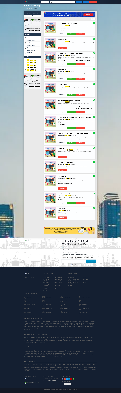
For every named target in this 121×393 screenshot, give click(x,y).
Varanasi (83, 328)
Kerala (34, 323)
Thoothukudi (52, 340)
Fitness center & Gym (64, 364)
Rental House (52, 367)
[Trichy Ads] (32, 26)
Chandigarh (51, 326)
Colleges (47, 364)
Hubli (60, 326)
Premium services (31, 40)
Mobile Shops (27, 366)
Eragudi (65, 350)
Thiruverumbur (79, 354)
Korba (42, 323)
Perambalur (67, 339)
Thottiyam (86, 354)
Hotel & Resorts (82, 364)
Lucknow (47, 323)
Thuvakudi (27, 356)
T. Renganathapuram (30, 354)
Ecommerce (85, 284)
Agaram (27, 350)
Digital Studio (87, 366)
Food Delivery (71, 277)
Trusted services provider (33, 38)
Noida (78, 324)
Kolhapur (87, 326)
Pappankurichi (33, 353)
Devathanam (49, 350)
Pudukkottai (74, 339)
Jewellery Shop (79, 366)
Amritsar (92, 324)
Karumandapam (29, 351)
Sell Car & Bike (67, 312)
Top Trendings (47, 280)
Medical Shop (54, 369)
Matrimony (85, 277)
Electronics (45, 367)
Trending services (31, 45)
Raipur (76, 323)
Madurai (27, 328)
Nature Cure (78, 369)
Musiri (74, 351)
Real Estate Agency (91, 364)
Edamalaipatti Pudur (58, 350)
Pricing (45, 287)
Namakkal (54, 339)
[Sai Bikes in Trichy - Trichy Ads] (50, 152)
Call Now (81, 33)
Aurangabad (28, 326)
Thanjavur (42, 340)
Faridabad (67, 324)
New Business (58, 282)
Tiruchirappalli (59, 340)
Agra (82, 324)
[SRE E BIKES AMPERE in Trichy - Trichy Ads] (50, 166)
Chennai (33, 321)
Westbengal (46, 324)
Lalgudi (55, 351)
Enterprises (41, 369)
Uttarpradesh (32, 324)
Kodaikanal (27, 339)
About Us (46, 276)
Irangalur (75, 350)
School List (48, 312)
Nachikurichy (79, 351)
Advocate (66, 367)
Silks (95, 367)
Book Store (48, 297)
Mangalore (32, 328)
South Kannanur (77, 353)
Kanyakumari (81, 337)
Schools (41, 364)
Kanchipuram (74, 337)
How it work (58, 287)
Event (47, 301)
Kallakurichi (67, 337)
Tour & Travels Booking (73, 279)
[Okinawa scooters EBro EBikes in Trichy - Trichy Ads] (50, 104)
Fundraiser (84, 301)
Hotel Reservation (72, 276)
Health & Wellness (31, 304)
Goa (83, 321)
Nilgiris (59, 339)
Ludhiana (92, 326)
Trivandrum (71, 328)
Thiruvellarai (72, 354)
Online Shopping (86, 308)
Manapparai (69, 351)
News (45, 290)
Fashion (85, 367)
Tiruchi (49, 356)
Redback (75, 389)
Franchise (46, 288)
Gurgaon (62, 324)
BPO (81, 367)
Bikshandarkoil (41, 350)
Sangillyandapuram (57, 353)
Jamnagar (74, 326)
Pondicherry (65, 323)
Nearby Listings (58, 279)
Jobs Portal (85, 279)
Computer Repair (35, 364)
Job (65, 304)
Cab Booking (67, 297)
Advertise (46, 282)
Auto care (94, 369)
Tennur (37, 354)
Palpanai (27, 353)
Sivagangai (31, 340)
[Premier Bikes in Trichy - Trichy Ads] (50, 88)
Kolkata (62, 321)
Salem (26, 340)
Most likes (29, 52)
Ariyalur (26, 337)
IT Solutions (26, 364)
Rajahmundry (56, 328)
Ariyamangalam (33, 350)
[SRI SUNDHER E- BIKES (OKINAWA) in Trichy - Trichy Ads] (50, 57)
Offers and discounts (32, 47)
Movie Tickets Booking (73, 280)
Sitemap (46, 285)
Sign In (86, 2)
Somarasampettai (67, 353)
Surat (80, 323)
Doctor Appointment (32, 301)
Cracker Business (86, 369)
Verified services (31, 42)
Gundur (70, 350)
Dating (70, 285)
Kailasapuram (86, 350)
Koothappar (40, 351)
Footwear (72, 367)
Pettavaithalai (41, 353)
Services (57, 276)
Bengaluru (27, 321)
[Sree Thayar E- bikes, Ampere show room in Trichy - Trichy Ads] (50, 137)
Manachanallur (61, 351)
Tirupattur (71, 340)
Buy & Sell (29, 297)
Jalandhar (68, 326)
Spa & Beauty (85, 312)
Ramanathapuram (82, 339)
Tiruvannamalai (88, 340)
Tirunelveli (66, 340)
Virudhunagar (43, 342)
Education (85, 276)
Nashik (41, 328)
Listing (30, 8)
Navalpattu (86, 351)
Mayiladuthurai (39, 339)
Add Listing (46, 279)
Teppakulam (43, 354)
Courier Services (86, 297)
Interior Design (51, 366)
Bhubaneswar (39, 326)
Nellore (46, 328)
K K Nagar (80, 350)
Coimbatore (38, 321)
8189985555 (52, 381)
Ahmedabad (68, 321)
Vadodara (77, 328)
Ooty (30, 329)
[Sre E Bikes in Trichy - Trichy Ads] (50, 212)
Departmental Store (70, 366)
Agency (77, 367)
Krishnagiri (91, 337)
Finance (32, 367)
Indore (63, 326)
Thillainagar (65, 354)
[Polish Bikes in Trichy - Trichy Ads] (50, 180)
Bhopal (33, 326)
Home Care (72, 369)
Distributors (90, 367)
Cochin (56, 326)
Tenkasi (37, 340)
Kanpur (30, 323)
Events (57, 288)
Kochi (38, 323)
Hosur (95, 328)
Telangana (91, 323)
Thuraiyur (92, 354)
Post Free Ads (93, 2)
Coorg (79, 321)
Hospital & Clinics (74, 364)
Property (33, 366)
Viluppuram (36, 342)
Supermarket (62, 366)
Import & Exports (54, 364)
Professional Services (73, 282)
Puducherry (71, 323)
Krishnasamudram (48, 351)
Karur (86, 337)
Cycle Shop (93, 366)
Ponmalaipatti (49, 353)
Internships (48, 304)
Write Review (62, 33)
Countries (57, 285)
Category (33, 2)
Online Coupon (49, 308)
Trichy (26, 324)
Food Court (38, 366)
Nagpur (37, 328)
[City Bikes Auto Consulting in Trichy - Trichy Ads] (50, 27)
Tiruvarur (27, 342)
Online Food (67, 308)
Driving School (35, 369)
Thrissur (65, 328)
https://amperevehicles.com (82, 139)
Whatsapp (72, 33)
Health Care (44, 366)
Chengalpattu (32, 337)
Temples (66, 369)
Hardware (48, 369)
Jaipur (26, 323)
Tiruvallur (82, 340)
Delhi (44, 321)
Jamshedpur (81, 326)
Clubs (57, 366)
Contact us (46, 277)
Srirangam (84, 353)
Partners (29, 312)
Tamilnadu (85, 323)
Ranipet (89, 339)
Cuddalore (51, 337)
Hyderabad (53, 321)
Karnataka (74, 321)
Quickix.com (55, 389)
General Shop (38, 367)
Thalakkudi (49, 354)
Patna (50, 328)
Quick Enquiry (47, 284)
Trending (57, 284)
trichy (33, 329)
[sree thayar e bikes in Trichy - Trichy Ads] (50, 198)
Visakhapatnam (89, 328)
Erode (26, 329)
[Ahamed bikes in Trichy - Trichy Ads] (50, 43)
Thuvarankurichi (34, 356)
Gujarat (86, 321)
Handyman (85, 280)
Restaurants (59, 367)
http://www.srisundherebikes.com (83, 60)
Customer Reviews (59, 280)
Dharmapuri (57, 337)
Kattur (35, 351)
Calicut (45, 326)
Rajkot (61, 328)
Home (26, 8)
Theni (47, 340)
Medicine (61, 369)
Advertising (26, 367)
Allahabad (86, 324)
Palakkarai (92, 351)
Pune (58, 321)
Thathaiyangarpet (57, 354)
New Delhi (59, 323)
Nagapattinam (47, 339)
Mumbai (48, 321)
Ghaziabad (73, 324)
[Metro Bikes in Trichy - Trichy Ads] (50, 73)
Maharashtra (53, 323)
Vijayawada (39, 324)
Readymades (27, 369)
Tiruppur (77, 340)
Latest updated (31, 50)
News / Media (71, 284)
